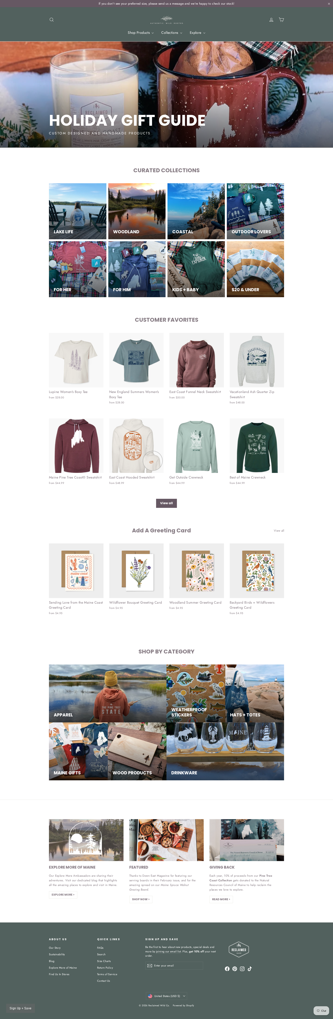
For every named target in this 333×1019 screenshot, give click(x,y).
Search (101, 954)
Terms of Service (107, 974)
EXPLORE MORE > (63, 895)
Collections (170, 32)
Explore (196, 32)
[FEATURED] (166, 840)
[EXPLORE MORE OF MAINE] (86, 840)
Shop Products (139, 32)
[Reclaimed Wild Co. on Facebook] (227, 968)
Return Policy (105, 968)
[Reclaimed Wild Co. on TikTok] (249, 968)
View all (166, 503)
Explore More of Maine (63, 968)
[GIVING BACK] (246, 840)
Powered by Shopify (183, 1005)
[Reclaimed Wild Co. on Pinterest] (234, 968)
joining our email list (168, 951)
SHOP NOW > (141, 899)
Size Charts (104, 961)
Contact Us (103, 981)
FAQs (100, 948)
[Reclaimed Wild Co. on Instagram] (242, 968)
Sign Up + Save (20, 1008)
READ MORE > (221, 899)
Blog (52, 961)
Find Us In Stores (59, 974)
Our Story (55, 948)
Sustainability (57, 954)
